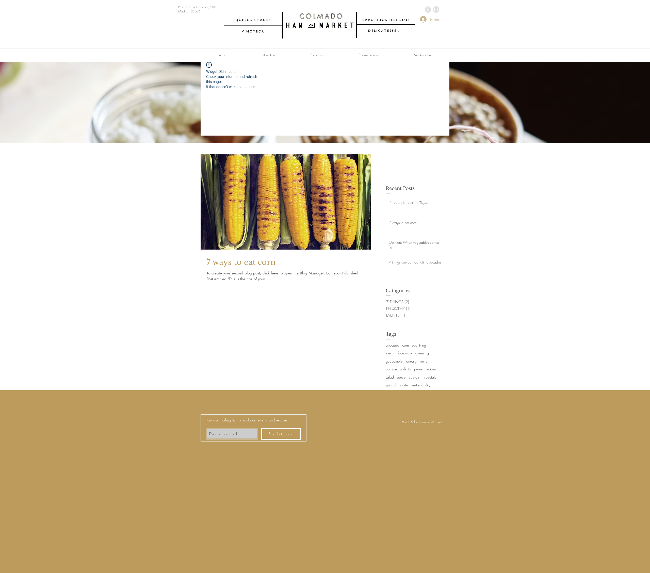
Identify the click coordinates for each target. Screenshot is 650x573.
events (390, 353)
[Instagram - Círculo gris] (436, 9)
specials (430, 377)
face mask (405, 353)
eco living (419, 345)
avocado (392, 345)
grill (429, 353)
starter (404, 385)
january (410, 361)
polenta (405, 369)
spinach (391, 385)
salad (390, 377)
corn (405, 345)
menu (423, 361)
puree (418, 369)
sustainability (421, 385)
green (419, 353)
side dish (415, 377)
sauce (401, 377)
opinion (391, 369)
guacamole (394, 361)
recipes (431, 369)
